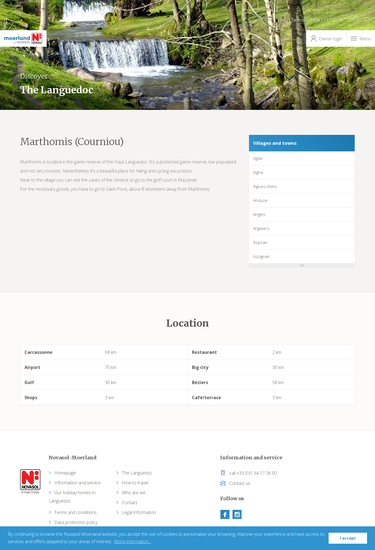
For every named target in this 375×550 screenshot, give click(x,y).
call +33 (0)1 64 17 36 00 (252, 473)
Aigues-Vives (265, 186)
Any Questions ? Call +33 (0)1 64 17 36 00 (321, 20)
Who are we (133, 493)
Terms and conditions (75, 512)
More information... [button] (132, 541)
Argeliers (261, 228)
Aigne (258, 172)
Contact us (239, 483)
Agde (257, 158)
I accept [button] (348, 538)
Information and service (77, 483)
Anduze (260, 200)
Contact (129, 502)
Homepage (65, 473)
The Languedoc (137, 473)
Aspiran (260, 242)
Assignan (261, 256)
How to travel (135, 483)
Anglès (259, 214)
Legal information (139, 512)
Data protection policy (75, 522)
